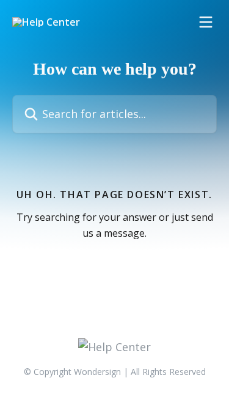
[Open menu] (206, 22)
